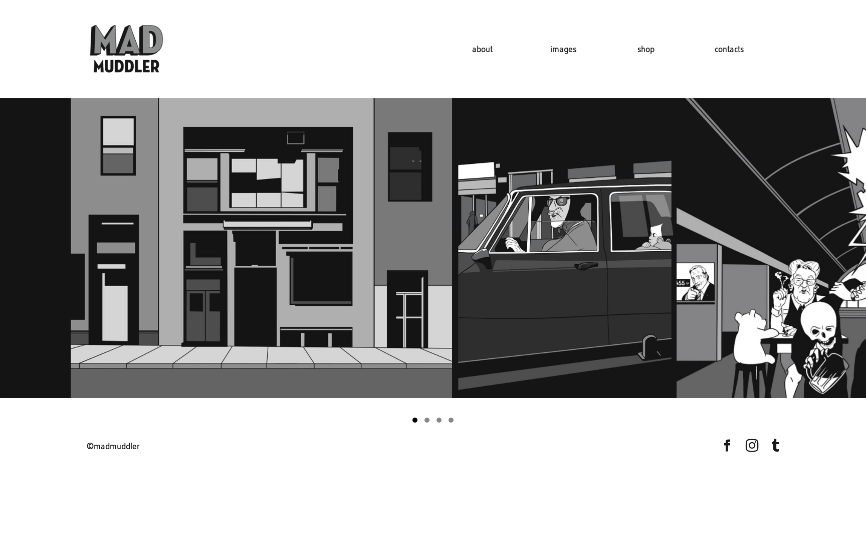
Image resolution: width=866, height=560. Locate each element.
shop (646, 50)
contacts (729, 50)
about (482, 50)
